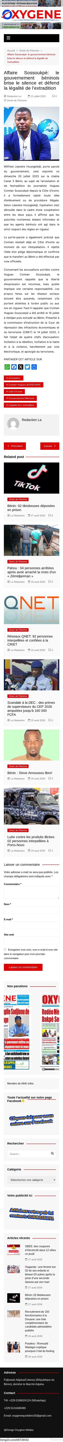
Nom (7, 904)
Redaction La (14, 96)
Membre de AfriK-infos (20, 1083)
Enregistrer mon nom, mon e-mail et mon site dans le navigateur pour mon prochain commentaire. (31, 954)
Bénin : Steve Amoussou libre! (29, 773)
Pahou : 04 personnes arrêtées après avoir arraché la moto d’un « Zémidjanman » (31, 572)
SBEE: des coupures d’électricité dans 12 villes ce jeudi (40, 1250)
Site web (9, 934)
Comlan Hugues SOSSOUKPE (25, 384)
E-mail (8, 919)
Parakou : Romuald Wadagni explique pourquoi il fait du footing (39, 1347)
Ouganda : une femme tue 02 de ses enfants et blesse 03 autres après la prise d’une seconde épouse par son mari (40, 1274)
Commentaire (12, 884)
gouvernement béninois (21, 398)
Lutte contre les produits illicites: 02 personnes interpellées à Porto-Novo (31, 841)
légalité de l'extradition (21, 405)
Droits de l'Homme (17, 100)
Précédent (17, 446)
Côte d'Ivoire (15, 391)
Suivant (48, 446)
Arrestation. (15, 378)
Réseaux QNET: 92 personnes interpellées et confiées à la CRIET (30, 640)
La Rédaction (18, 515)
